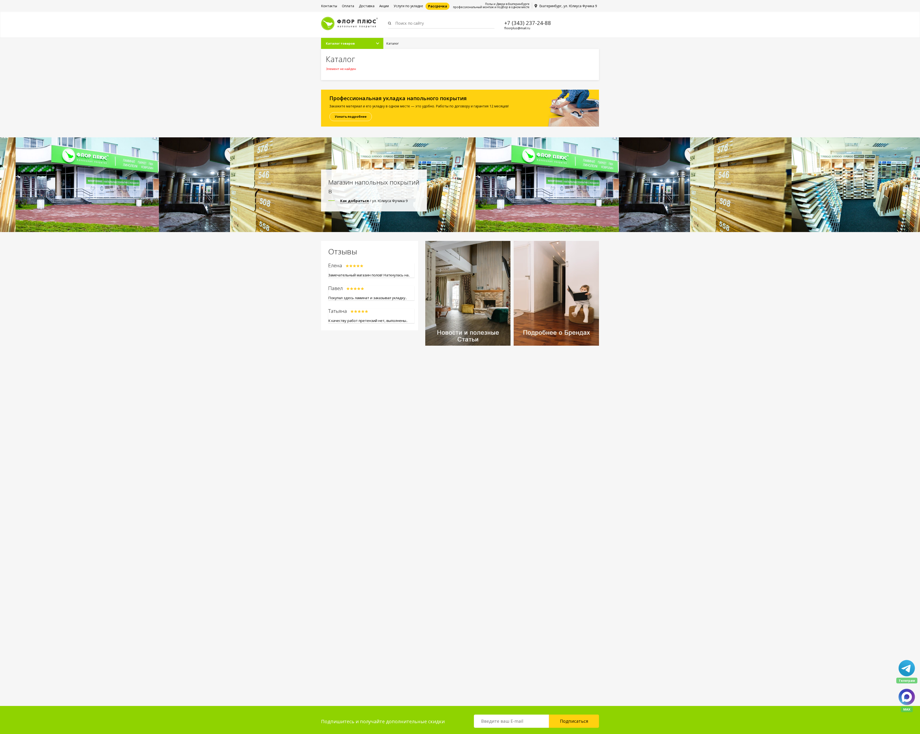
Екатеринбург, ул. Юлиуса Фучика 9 (568, 6)
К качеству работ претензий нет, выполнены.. (368, 320)
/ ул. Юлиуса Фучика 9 (374, 200)
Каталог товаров (340, 43)
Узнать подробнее (351, 116)
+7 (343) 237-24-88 (527, 22)
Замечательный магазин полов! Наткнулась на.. (369, 275)
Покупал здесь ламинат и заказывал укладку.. (367, 297)
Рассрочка (437, 6)
